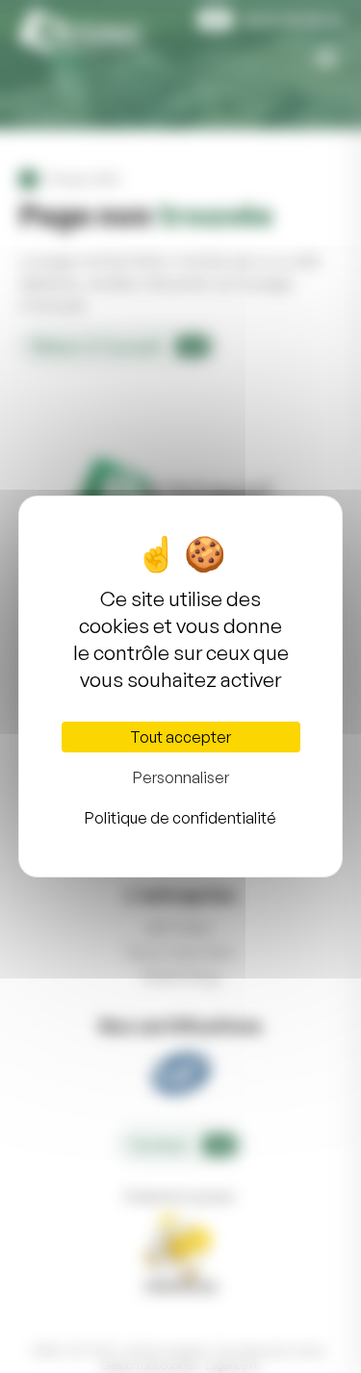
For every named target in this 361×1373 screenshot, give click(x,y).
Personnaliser (181, 777)
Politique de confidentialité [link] (180, 817)
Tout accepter (180, 737)
